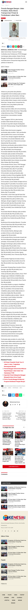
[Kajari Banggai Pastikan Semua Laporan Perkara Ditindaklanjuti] (4, 71)
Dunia (15, 594)
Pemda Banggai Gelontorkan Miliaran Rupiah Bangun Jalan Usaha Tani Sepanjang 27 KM (15, 371)
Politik (9, 594)
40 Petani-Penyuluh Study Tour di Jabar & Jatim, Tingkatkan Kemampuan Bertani (14, 364)
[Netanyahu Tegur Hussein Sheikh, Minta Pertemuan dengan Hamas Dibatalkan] (4, 507)
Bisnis (13, 600)
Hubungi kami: (4, 525)
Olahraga (19, 597)
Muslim (20, 600)
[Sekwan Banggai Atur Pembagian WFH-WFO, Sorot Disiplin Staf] (4, 84)
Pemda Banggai (15, 387)
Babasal (3, 18)
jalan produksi (4, 387)
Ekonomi (6, 597)
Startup (22, 594)
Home (3, 594)
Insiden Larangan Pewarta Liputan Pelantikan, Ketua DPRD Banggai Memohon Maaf (7, 416)
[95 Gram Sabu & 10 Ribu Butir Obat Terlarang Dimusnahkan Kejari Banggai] (4, 78)
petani (21, 387)
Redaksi (13, 603)
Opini (13, 597)
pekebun (9, 387)
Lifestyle (7, 600)
